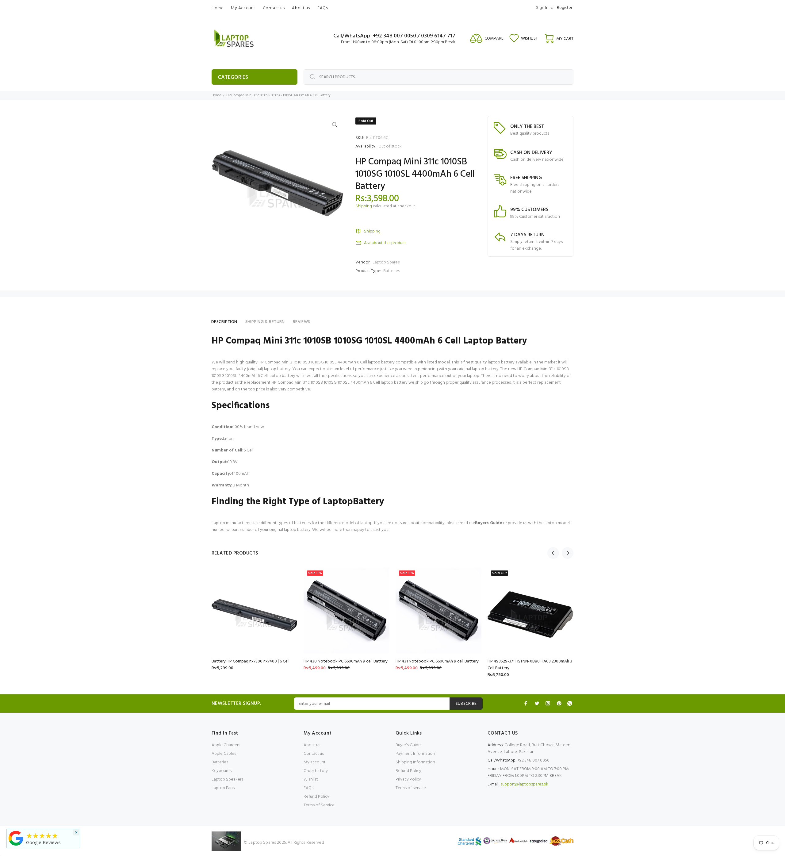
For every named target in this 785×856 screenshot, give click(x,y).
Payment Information (415, 753)
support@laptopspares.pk (524, 784)
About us (312, 745)
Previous (553, 553)
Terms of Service (319, 805)
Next (567, 553)
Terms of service (411, 788)
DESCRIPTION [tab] (224, 321)
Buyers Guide (488, 523)
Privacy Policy (408, 779)
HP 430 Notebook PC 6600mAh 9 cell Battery (346, 661)
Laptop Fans (223, 788)
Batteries (391, 270)
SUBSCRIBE (466, 703)
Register (564, 7)
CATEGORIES (233, 77)
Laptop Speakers (227, 779)
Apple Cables (224, 753)
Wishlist (311, 779)
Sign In (542, 7)
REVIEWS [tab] (301, 321)
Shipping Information (415, 762)
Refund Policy (316, 796)
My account (315, 762)
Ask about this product (385, 243)
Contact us (314, 753)
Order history (316, 770)
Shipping (363, 206)
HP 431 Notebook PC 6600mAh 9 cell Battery (437, 661)
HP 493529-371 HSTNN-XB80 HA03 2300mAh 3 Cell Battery (530, 665)
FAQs (308, 788)
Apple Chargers (226, 745)
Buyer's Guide (408, 745)
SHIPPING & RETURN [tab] (265, 321)
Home (216, 95)
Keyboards (222, 770)
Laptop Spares (386, 262)
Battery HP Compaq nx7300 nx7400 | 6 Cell (250, 661)
